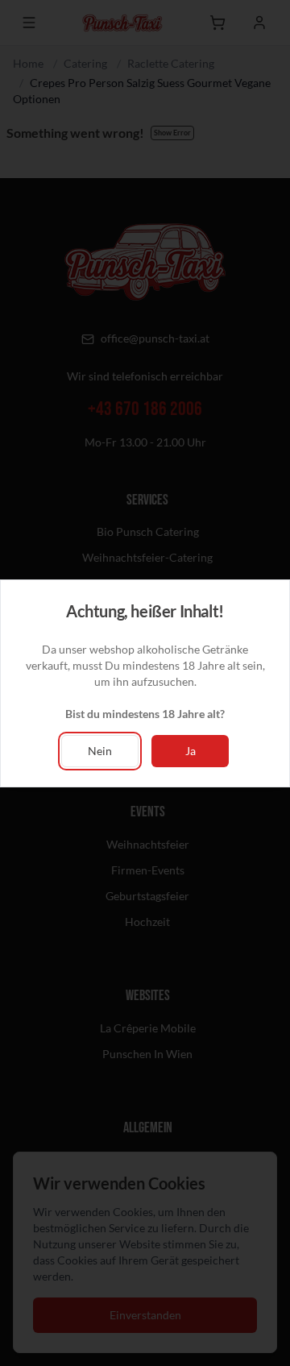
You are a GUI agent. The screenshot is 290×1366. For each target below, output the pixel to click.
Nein (100, 751)
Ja (190, 751)
